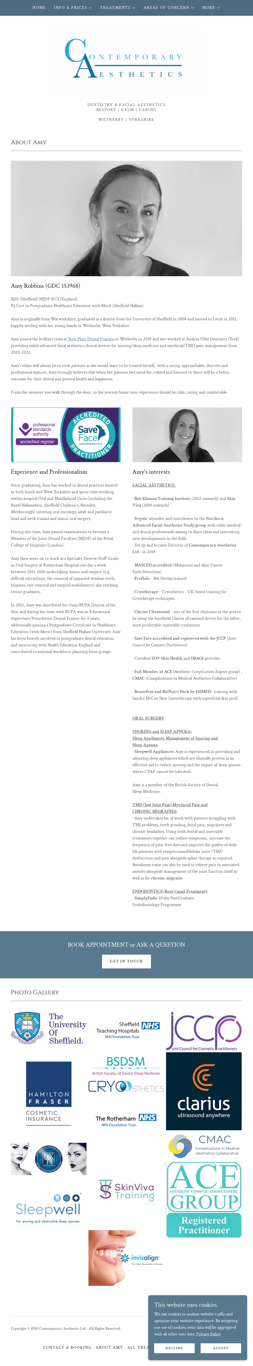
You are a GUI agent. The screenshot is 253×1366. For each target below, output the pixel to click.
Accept (221, 1348)
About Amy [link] (109, 1347)
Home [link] (39, 7)
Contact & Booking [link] (67, 1347)
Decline (174, 1348)
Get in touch (126, 961)
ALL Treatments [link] (147, 1347)
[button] (73, 8)
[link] (126, 61)
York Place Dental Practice (91, 339)
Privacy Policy (208, 1334)
